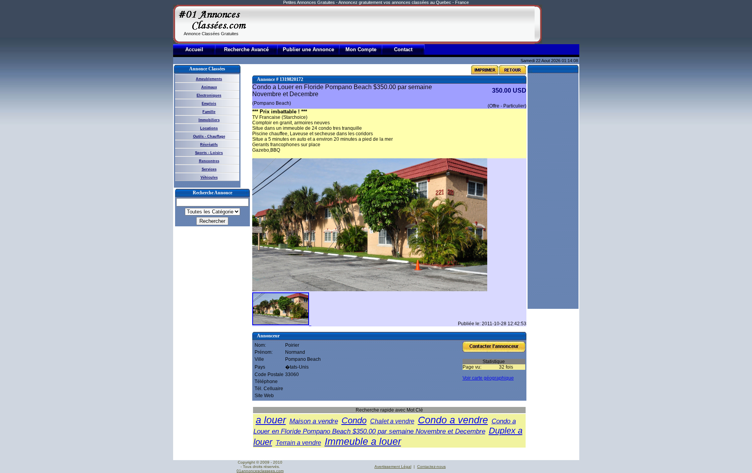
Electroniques (209, 95)
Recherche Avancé (246, 49)
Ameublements (209, 79)
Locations (209, 128)
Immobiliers (209, 120)
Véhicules (209, 177)
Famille (208, 112)
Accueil (194, 49)
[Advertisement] (392, 24)
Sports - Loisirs (209, 153)
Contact (403, 49)
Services (209, 169)
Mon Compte (360, 49)
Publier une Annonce (308, 49)
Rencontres (209, 161)
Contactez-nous (431, 466)
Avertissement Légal (392, 466)
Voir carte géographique (488, 378)
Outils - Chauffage (209, 136)
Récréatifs (209, 145)
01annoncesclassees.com (260, 471)
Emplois (209, 104)
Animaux (209, 87)
